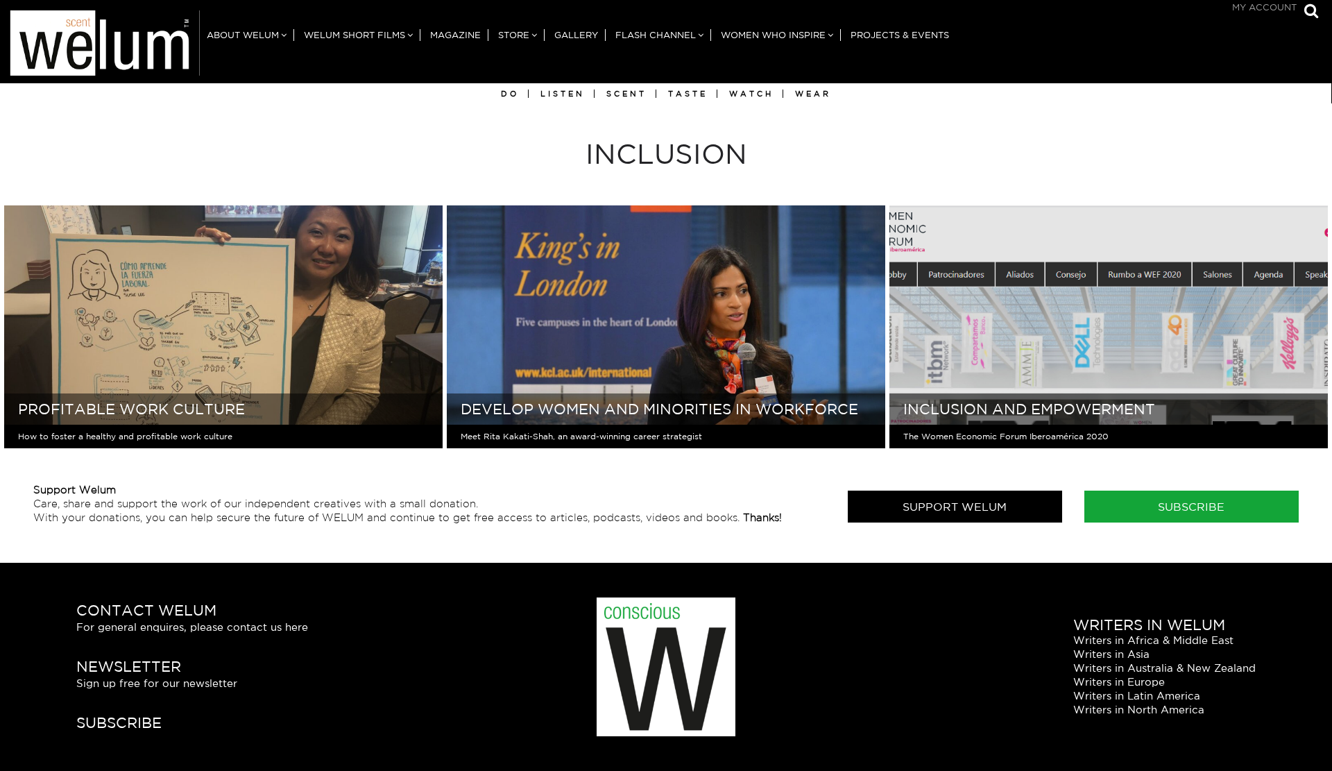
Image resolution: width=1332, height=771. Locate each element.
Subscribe (1191, 506)
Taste (688, 94)
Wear (813, 94)
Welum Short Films (354, 35)
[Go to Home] (100, 46)
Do (510, 94)
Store (513, 35)
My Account (1264, 7)
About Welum (243, 35)
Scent (626, 94)
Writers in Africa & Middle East (1153, 640)
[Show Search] (1307, 12)
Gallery (576, 35)
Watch (751, 94)
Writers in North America (1138, 709)
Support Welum (955, 506)
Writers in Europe (1119, 682)
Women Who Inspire (773, 35)
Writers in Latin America (1136, 696)
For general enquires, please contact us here (192, 627)
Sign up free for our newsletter (156, 683)
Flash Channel (655, 35)
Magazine (455, 35)
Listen (562, 94)
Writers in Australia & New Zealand (1164, 668)
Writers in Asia (1111, 654)
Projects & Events (900, 35)
